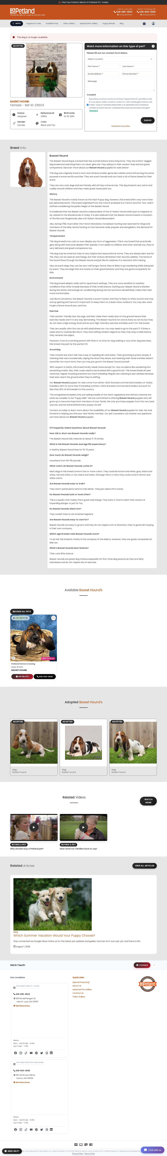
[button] (20, 618)
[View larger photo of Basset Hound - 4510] (53, 618)
